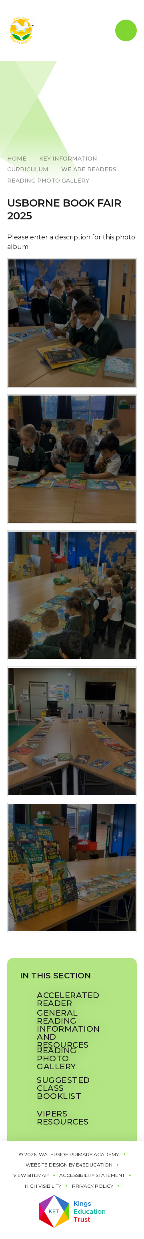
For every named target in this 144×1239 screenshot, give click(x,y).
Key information (68, 158)
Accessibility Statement (92, 1175)
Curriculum (27, 169)
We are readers (88, 169)
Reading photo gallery (48, 180)
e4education (94, 1165)
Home (16, 158)
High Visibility (43, 1186)
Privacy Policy (92, 1186)
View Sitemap (31, 1175)
